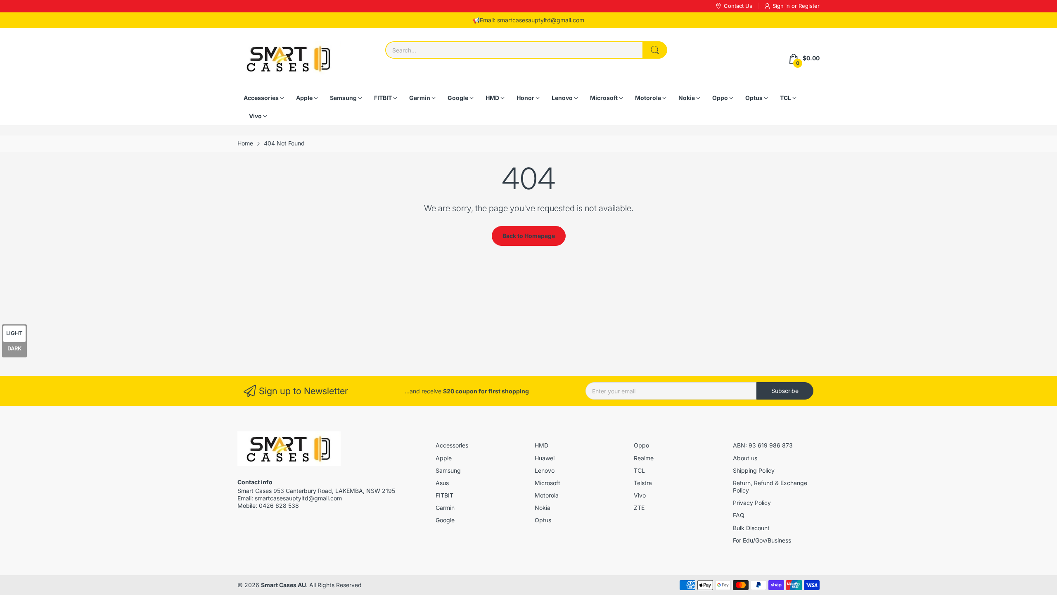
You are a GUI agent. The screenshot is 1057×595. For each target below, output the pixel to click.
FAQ (738, 515)
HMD (541, 445)
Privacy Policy (752, 502)
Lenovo (545, 470)
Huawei (545, 458)
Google (445, 520)
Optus (543, 520)
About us (745, 458)
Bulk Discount (751, 527)
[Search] (654, 50)
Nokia (542, 507)
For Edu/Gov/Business (762, 540)
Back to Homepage (528, 235)
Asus (442, 482)
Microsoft (547, 482)
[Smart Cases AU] (289, 58)
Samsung (448, 470)
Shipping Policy (754, 470)
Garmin (445, 507)
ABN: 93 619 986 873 (763, 445)
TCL (639, 470)
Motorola (547, 495)
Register (809, 5)
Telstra (643, 482)
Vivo (640, 495)
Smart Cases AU (283, 584)
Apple (444, 458)
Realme (644, 458)
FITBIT (444, 495)
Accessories (452, 445)
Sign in (782, 5)
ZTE (639, 507)
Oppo (641, 445)
